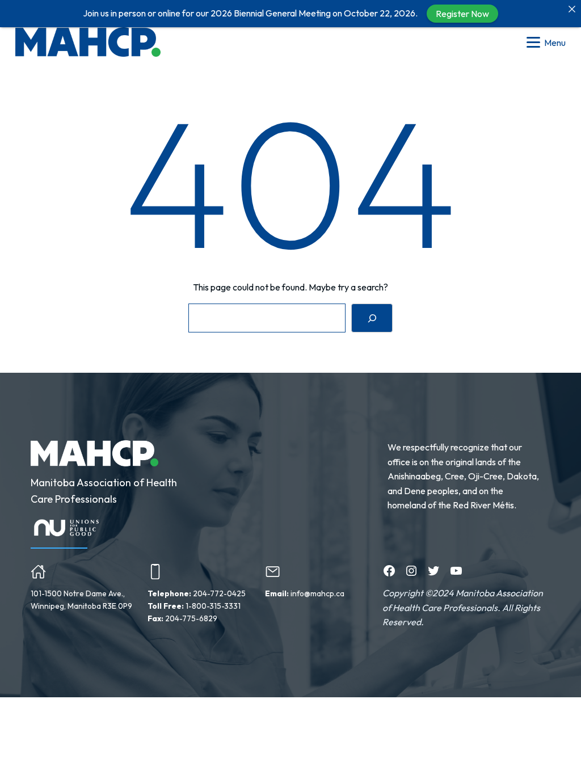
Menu (555, 42)
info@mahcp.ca (317, 593)
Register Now (462, 13)
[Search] (372, 318)
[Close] (572, 9)
